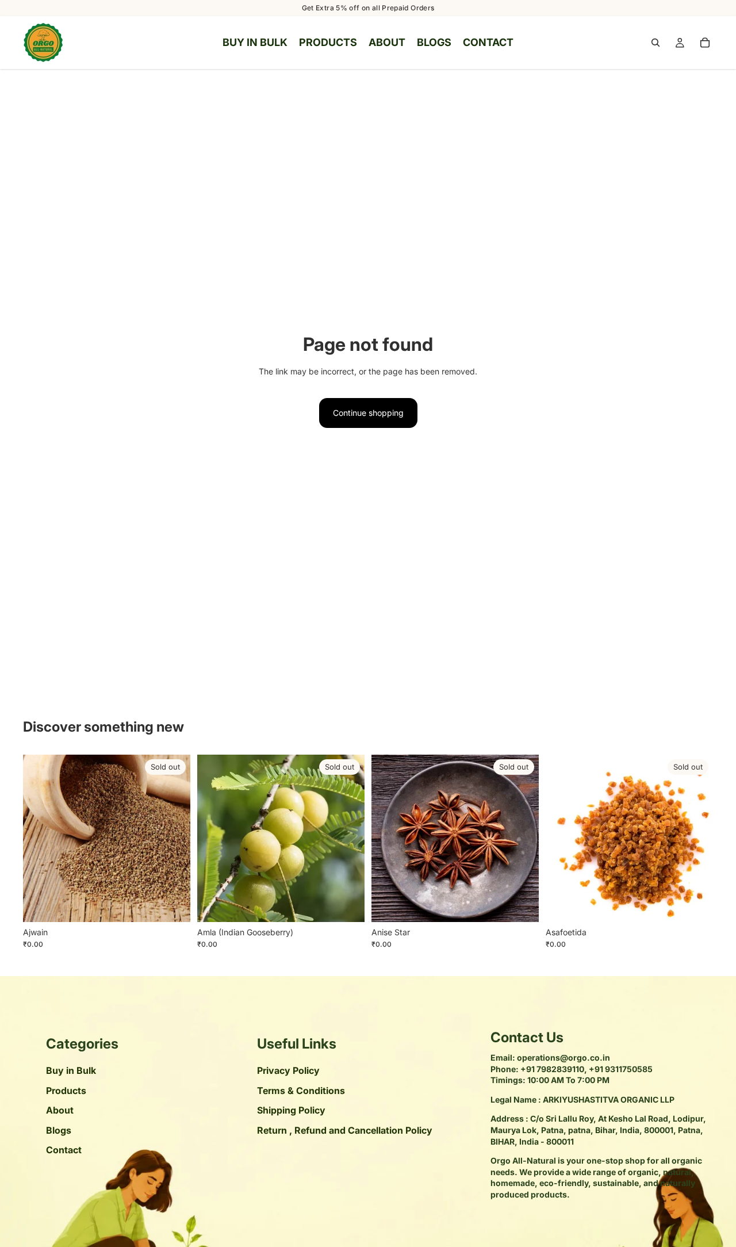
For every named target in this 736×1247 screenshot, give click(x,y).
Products (66, 1090)
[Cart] (705, 42)
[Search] (655, 42)
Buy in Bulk (71, 1071)
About (60, 1110)
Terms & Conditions (301, 1090)
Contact (64, 1150)
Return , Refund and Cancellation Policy (344, 1130)
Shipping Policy (291, 1110)
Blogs (58, 1130)
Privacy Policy (288, 1071)
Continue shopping (368, 413)
